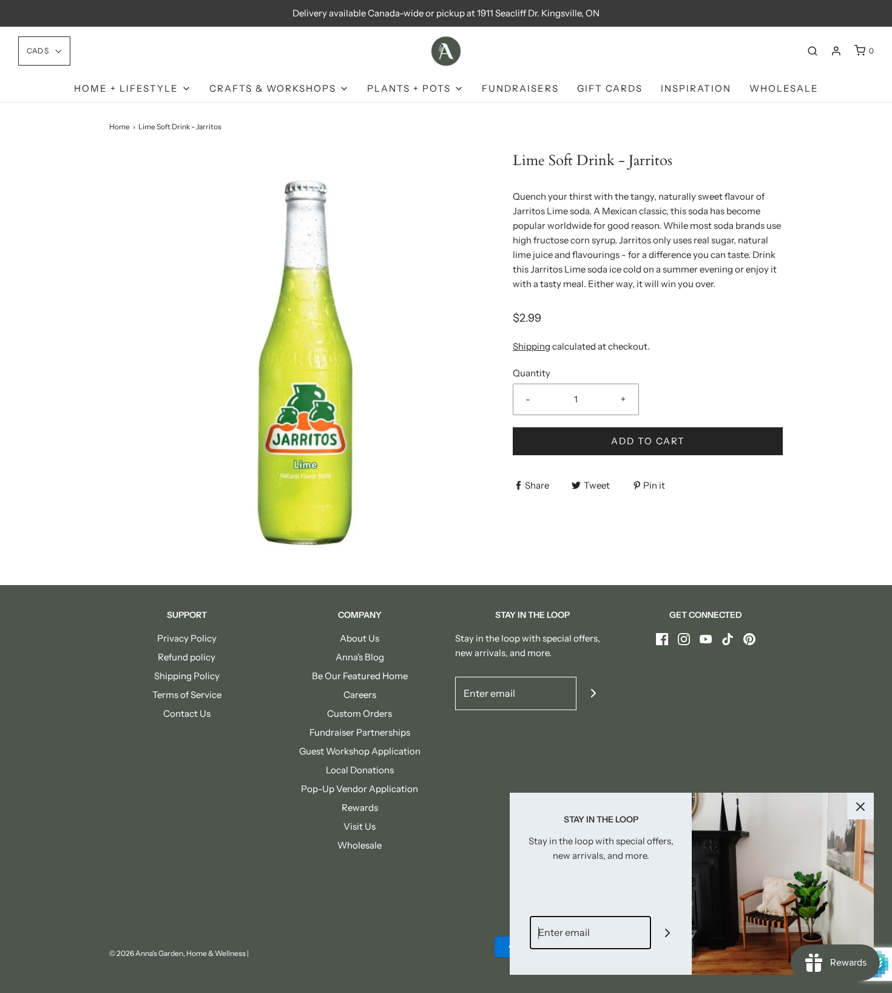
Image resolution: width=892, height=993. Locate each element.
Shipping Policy (187, 676)
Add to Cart (648, 441)
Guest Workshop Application (360, 751)
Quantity (531, 373)
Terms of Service (186, 694)
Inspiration (696, 88)
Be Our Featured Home (360, 676)
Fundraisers (520, 88)
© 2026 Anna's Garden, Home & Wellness (177, 953)
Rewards (360, 807)
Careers (359, 694)
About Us (359, 638)
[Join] (593, 693)
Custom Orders (359, 713)
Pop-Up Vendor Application (359, 789)
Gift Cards (610, 88)
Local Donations (360, 770)
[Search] (812, 51)
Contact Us (187, 713)
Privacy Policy (187, 638)
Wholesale (784, 88)
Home (119, 126)
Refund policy (186, 657)
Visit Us (359, 826)
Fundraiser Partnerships (359, 732)
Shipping (531, 346)
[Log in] (836, 51)
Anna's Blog (360, 657)
